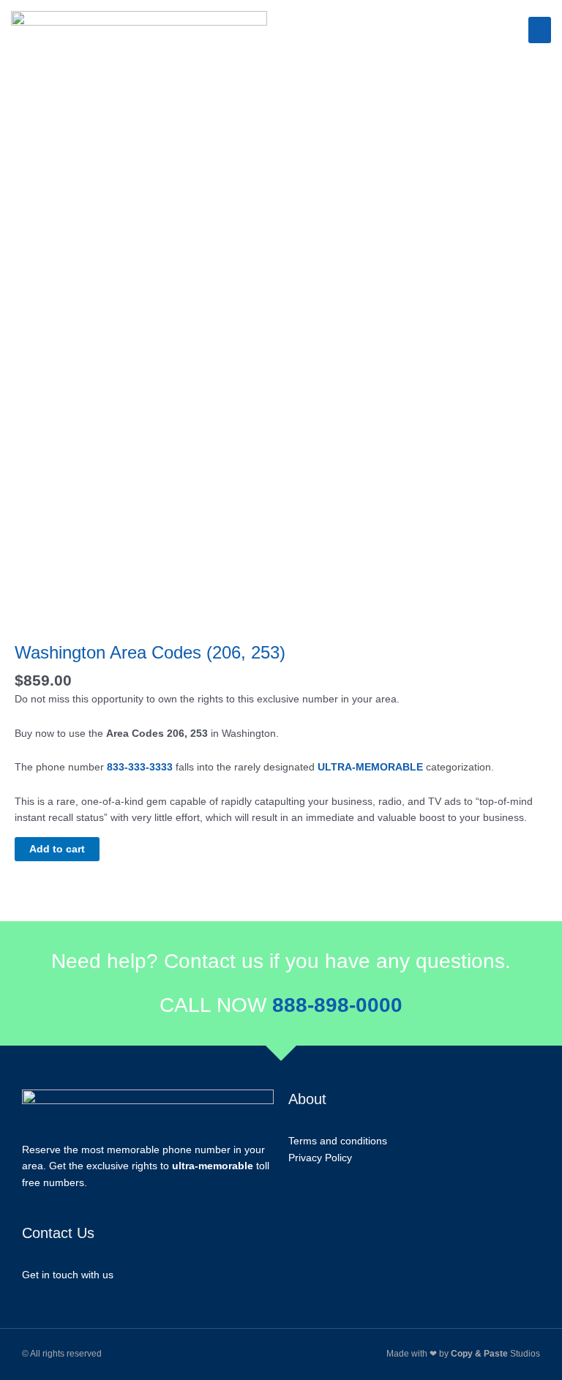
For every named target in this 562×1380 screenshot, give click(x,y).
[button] (539, 30)
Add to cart (57, 849)
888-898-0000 (337, 1005)
